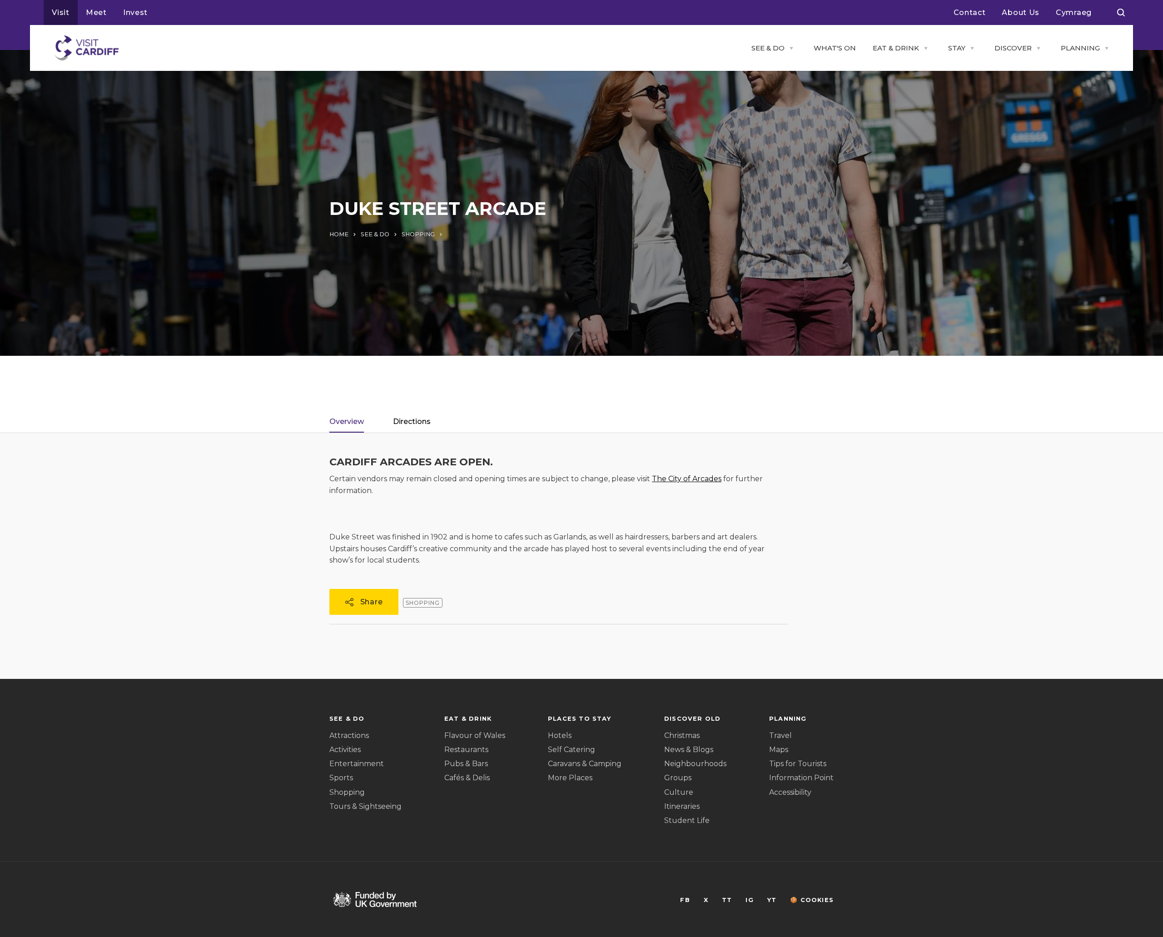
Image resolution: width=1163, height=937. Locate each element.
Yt (771, 900)
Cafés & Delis (467, 777)
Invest (135, 12)
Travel (780, 735)
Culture (678, 792)
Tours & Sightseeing (365, 806)
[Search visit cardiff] (1121, 12)
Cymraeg (1074, 12)
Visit (61, 12)
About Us (1020, 12)
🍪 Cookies (812, 900)
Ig (749, 900)
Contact (970, 12)
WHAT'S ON (835, 48)
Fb (685, 900)
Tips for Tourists (797, 763)
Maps (778, 749)
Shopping (347, 792)
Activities (345, 749)
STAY (956, 48)
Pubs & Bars (466, 763)
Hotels (560, 735)
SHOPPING (418, 234)
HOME (338, 234)
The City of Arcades (686, 478)
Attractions (349, 735)
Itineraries (682, 806)
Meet (96, 12)
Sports (341, 777)
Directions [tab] (412, 421)
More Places (570, 777)
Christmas (682, 735)
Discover (1013, 48)
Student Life (687, 820)
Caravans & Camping (584, 763)
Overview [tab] (346, 421)
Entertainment (356, 763)
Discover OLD (692, 718)
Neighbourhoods (695, 763)
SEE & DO (768, 48)
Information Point (801, 777)
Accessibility (790, 792)
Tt (727, 900)
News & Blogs (688, 749)
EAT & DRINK (896, 48)
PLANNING (1080, 48)
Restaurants (466, 749)
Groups (677, 777)
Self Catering (571, 749)
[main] (581, 468)
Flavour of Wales (474, 735)
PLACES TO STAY (579, 718)
